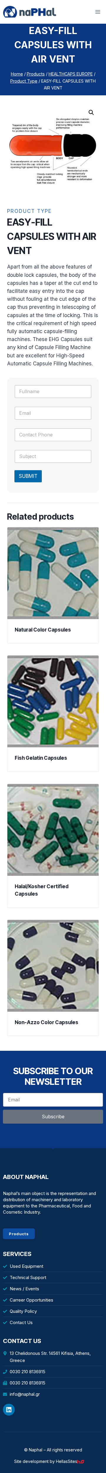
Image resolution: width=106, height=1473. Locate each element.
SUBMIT (28, 476)
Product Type (29, 211)
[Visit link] (82, 1462)
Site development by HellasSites (45, 1461)
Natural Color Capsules (43, 630)
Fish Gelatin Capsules (41, 758)
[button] (91, 112)
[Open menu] (97, 11)
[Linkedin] (9, 1410)
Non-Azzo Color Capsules (46, 1022)
